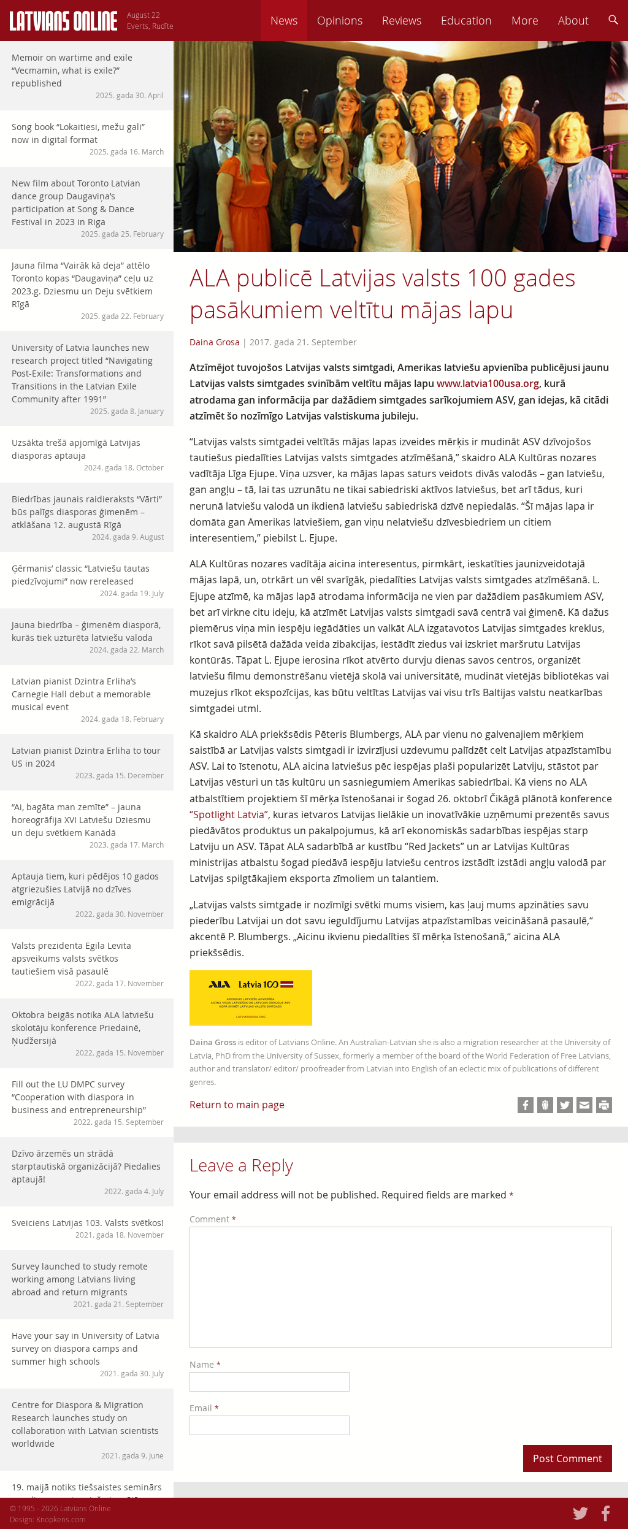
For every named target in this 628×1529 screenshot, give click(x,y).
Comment (213, 1219)
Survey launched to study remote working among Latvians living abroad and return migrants (88, 1284)
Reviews (401, 20)
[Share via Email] (584, 1105)
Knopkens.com (61, 1519)
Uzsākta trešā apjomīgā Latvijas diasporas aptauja (88, 454)
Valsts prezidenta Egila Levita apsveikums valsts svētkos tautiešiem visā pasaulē (88, 964)
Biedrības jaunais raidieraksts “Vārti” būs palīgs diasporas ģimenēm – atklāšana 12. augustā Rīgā (88, 517)
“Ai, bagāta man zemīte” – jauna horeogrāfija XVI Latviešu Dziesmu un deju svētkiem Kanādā (88, 825)
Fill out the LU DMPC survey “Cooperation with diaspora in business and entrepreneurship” (88, 1102)
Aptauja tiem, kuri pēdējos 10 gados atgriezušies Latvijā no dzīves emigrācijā (88, 894)
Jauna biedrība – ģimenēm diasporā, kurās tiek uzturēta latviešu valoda (88, 636)
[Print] (604, 1105)
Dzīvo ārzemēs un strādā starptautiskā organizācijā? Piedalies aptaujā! (88, 1172)
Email (204, 1408)
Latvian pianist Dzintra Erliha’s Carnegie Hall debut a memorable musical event (88, 699)
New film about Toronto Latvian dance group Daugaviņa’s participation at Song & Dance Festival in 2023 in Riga (88, 208)
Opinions (339, 20)
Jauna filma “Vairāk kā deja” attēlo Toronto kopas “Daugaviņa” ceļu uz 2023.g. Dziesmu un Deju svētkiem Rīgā (88, 290)
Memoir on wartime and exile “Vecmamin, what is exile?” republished (88, 76)
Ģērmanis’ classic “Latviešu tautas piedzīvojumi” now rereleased (88, 580)
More (524, 20)
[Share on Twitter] (565, 1105)
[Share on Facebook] (526, 1105)
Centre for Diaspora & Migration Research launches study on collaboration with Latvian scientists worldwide (88, 1429)
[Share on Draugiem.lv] (545, 1105)
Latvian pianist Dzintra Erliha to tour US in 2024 (88, 762)
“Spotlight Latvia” (229, 814)
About (573, 20)
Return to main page (237, 1104)
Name (205, 1364)
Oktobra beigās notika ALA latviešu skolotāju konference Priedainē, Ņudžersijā (88, 1033)
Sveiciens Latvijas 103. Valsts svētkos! (88, 1228)
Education (466, 20)
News (283, 20)
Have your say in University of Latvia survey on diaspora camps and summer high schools (88, 1354)
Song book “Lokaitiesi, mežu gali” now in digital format (88, 138)
